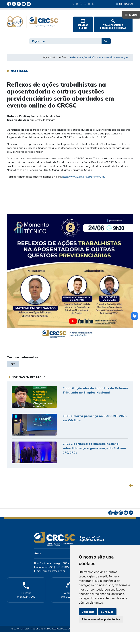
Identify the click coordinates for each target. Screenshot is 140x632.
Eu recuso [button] (107, 611)
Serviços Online (82, 24)
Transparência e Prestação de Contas (113, 24)
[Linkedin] (29, 3)
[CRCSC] (37, 22)
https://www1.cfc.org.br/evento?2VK (83, 176)
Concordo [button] (88, 611)
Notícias (62, 57)
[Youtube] (24, 3)
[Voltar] (131, 485)
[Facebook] (9, 3)
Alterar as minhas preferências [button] (101, 619)
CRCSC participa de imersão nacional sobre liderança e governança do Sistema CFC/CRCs (94, 448)
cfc (13, 364)
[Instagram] (19, 3)
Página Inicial (49, 57)
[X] (14, 3)
